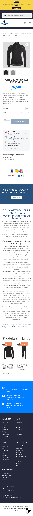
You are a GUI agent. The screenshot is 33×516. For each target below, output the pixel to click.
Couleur (5, 108)
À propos (18, 461)
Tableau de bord (20, 446)
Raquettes (5, 423)
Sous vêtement (27, 33)
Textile (15, 33)
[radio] (28, 108)
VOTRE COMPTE (21, 442)
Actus (17, 465)
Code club (18, 452)
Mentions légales (23, 508)
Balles (17, 425)
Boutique (4, 33)
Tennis (4, 442)
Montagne (10, 33)
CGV (16, 511)
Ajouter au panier (20, 121)
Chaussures (5, 434)
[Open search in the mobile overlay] (17, 15)
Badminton (6, 419)
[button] (27, 44)
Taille (4, 113)
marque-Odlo (27, 325)
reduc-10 (11, 327)
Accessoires (5, 436)
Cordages (4, 432)
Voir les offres (16, 8)
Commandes (19, 454)
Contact (18, 463)
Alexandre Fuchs (11, 508)
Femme (20, 33)
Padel (18, 419)
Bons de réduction (21, 456)
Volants (4, 425)
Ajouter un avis (16, 197)
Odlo (9, 329)
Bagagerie (5, 429)
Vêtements (5, 427)
